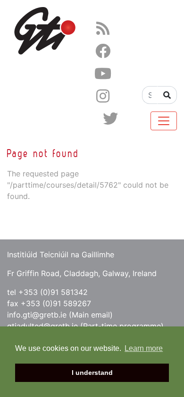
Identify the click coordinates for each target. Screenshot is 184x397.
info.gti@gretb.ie (37, 314)
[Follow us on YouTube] (102, 73)
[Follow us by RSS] (102, 28)
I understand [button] (92, 372)
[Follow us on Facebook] (102, 51)
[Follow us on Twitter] (110, 119)
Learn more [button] (144, 348)
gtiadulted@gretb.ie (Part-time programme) (85, 326)
